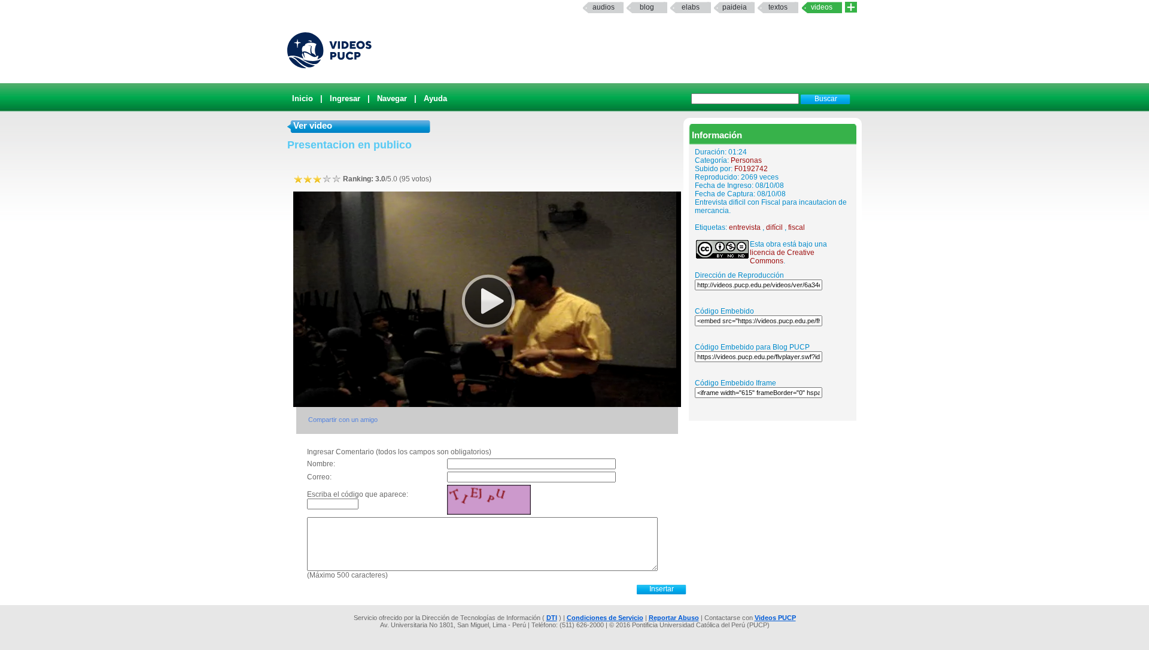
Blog (647, 7)
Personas (746, 160)
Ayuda (435, 98)
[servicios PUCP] (851, 7)
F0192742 (751, 169)
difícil (774, 227)
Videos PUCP (775, 617)
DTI (551, 617)
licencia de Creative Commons (782, 256)
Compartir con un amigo (343, 419)
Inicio (302, 98)
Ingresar (345, 98)
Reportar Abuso (674, 617)
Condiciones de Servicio (605, 617)
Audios (603, 7)
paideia (734, 7)
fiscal (796, 227)
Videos (821, 7)
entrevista (745, 227)
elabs (691, 7)
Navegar (392, 98)
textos (778, 7)
